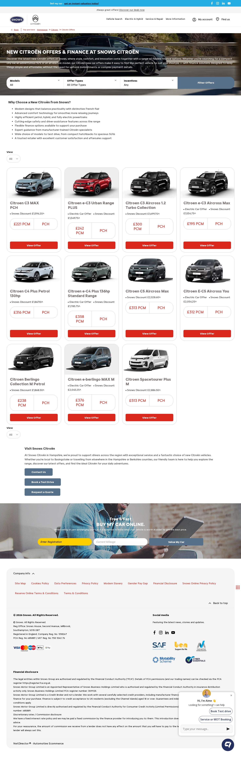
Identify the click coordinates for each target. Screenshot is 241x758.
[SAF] (159, 646)
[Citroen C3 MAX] (34, 183)
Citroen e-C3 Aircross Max (206, 203)
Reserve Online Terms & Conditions (36, 593)
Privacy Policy (90, 583)
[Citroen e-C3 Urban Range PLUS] (92, 183)
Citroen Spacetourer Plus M (148, 381)
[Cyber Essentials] (195, 659)
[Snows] (17, 19)
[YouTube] (229, 3)
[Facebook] (212, 3)
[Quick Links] (238, 587)
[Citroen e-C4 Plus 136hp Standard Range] (92, 271)
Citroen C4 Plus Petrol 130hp (30, 293)
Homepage (42, 30)
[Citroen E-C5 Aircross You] (207, 271)
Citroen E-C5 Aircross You (206, 291)
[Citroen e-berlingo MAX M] (92, 359)
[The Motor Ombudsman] (201, 646)
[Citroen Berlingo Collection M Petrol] (34, 359)
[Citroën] (35, 19)
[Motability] (164, 660)
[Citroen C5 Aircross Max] (149, 271)
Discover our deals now (132, 10)
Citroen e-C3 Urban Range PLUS (91, 205)
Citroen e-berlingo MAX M (91, 379)
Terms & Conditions (76, 593)
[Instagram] (218, 3)
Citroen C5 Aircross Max (147, 291)
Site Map (20, 583)
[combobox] (13, 159)
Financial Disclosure (165, 583)
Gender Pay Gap (138, 583)
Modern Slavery (113, 583)
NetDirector (21, 743)
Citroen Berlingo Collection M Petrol (27, 381)
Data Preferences (65, 583)
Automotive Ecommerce (48, 743)
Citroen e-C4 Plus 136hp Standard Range (89, 293)
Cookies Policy (40, 583)
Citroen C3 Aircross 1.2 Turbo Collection (146, 205)
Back (16, 30)
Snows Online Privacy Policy (199, 583)
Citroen (54, 30)
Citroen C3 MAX (24, 203)
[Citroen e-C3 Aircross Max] (207, 183)
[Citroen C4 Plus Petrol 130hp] (34, 271)
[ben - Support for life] (181, 646)
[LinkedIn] (223, 3)
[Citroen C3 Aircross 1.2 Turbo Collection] (149, 183)
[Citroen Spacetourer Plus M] (149, 359)
